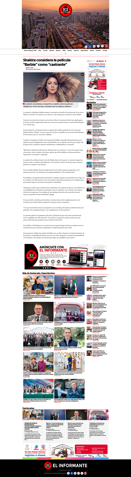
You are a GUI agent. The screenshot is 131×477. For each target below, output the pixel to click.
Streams (105, 50)
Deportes (76, 50)
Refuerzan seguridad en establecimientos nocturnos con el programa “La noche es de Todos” (99, 279)
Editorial (51, 50)
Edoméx (70, 50)
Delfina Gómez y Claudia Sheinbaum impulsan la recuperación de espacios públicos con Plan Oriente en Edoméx (38, 374)
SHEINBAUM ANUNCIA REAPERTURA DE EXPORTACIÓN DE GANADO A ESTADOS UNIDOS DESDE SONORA (99, 132)
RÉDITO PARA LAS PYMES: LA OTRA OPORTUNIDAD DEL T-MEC (99, 150)
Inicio (39, 50)
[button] (23, 426)
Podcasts (98, 50)
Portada (45, 50)
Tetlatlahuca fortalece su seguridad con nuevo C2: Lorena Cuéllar (99, 173)
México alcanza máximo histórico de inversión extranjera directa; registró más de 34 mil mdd (99, 165)
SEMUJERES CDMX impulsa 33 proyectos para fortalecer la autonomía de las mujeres (98, 197)
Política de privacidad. (63, 470)
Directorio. (70, 470)
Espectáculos (84, 50)
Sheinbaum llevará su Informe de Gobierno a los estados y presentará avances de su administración (99, 123)
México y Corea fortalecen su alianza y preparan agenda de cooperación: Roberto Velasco (99, 142)
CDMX (64, 50)
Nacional (58, 50)
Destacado (30, 69)
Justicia (92, 50)
